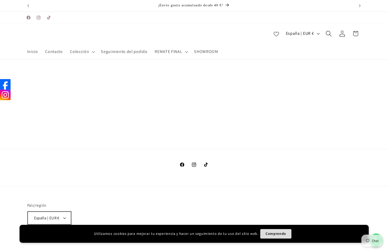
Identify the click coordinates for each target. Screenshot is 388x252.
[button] (82, 52)
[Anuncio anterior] (28, 6)
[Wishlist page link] (276, 33)
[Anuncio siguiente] (360, 6)
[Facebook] (5, 84)
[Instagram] (5, 95)
